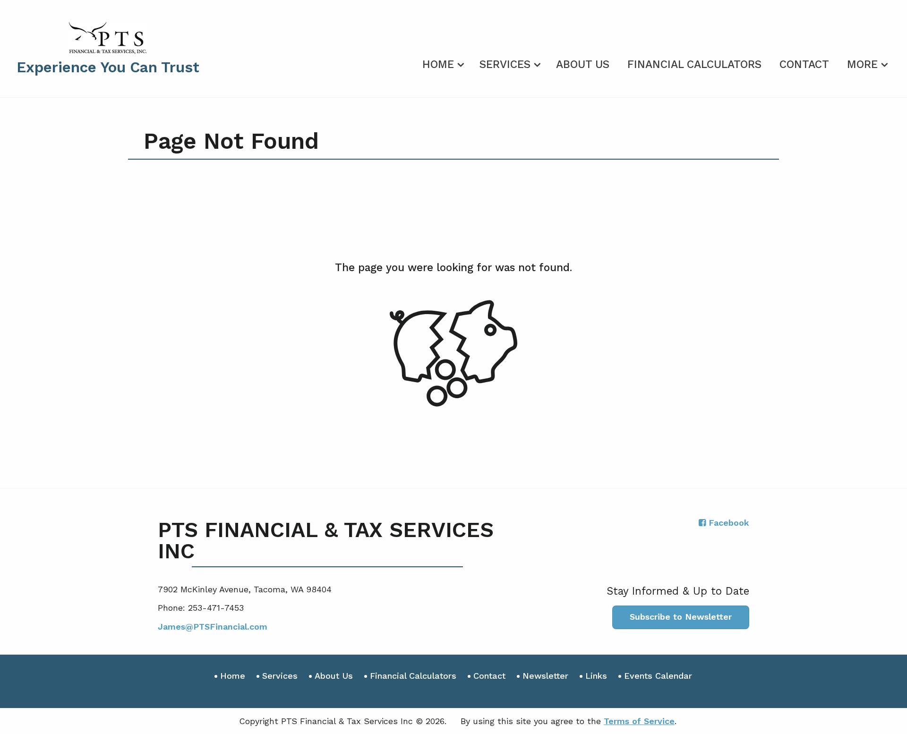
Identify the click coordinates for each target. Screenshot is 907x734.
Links (596, 676)
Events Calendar (658, 676)
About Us (582, 64)
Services (505, 64)
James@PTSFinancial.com (212, 627)
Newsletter (545, 676)
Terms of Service (639, 721)
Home (438, 64)
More (862, 64)
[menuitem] (442, 63)
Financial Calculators (694, 64)
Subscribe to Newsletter (681, 617)
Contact (804, 64)
